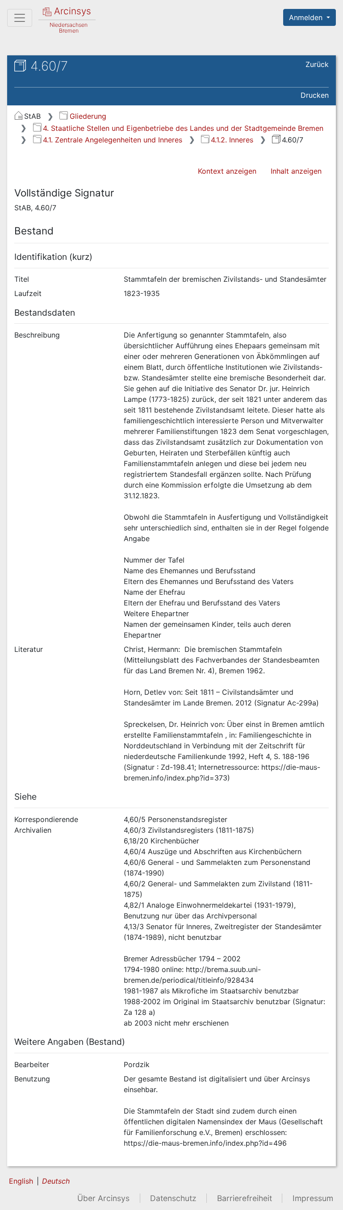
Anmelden (307, 17)
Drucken (315, 95)
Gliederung (88, 116)
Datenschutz (173, 1198)
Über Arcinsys (103, 1198)
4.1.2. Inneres (232, 139)
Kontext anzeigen (227, 171)
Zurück (317, 64)
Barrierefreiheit (244, 1198)
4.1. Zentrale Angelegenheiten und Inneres (112, 139)
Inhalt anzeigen (296, 171)
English (21, 1181)
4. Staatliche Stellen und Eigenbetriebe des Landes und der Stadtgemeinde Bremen (183, 128)
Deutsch (56, 1181)
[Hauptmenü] (19, 18)
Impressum (313, 1198)
